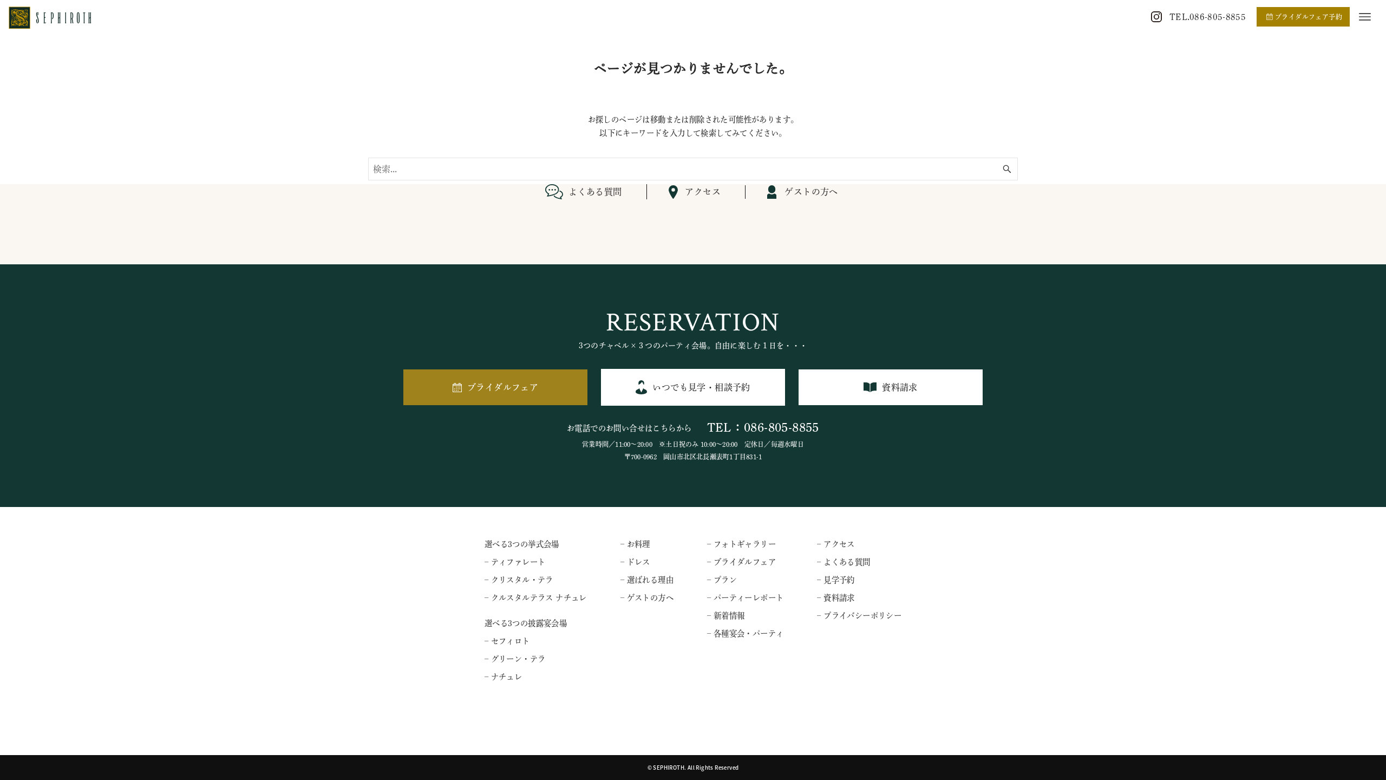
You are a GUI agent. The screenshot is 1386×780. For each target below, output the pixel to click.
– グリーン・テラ (515, 659)
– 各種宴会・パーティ (745, 633)
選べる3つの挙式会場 (522, 544)
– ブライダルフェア (741, 562)
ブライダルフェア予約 (1308, 17)
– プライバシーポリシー (859, 616)
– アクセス (835, 544)
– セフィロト (507, 641)
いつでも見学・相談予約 (701, 387)
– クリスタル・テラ (519, 580)
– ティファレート (515, 562)
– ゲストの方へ (647, 598)
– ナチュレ (503, 677)
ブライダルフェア (502, 387)
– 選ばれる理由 (647, 580)
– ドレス (635, 562)
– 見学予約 (835, 580)
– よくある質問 (843, 562)
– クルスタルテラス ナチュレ (536, 598)
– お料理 (635, 544)
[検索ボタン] (1007, 169)
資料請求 (900, 387)
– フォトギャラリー (741, 544)
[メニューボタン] (1365, 16)
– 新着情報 (725, 616)
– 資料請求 (835, 598)
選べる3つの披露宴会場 (526, 623)
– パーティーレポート (745, 598)
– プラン (722, 580)
